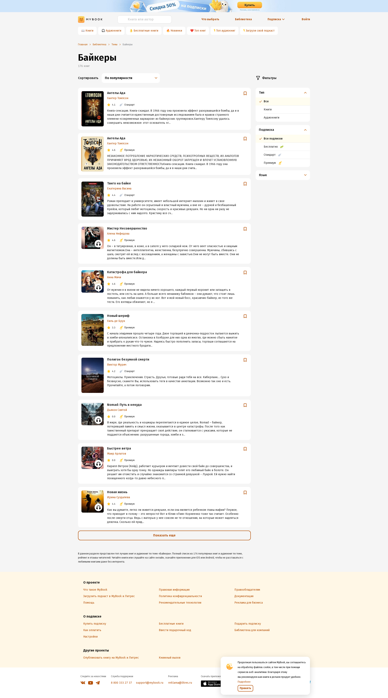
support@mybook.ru (149, 682)
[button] (283, 92)
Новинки (176, 30)
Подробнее (244, 681)
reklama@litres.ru (180, 682)
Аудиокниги (113, 30)
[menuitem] (283, 105)
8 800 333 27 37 (121, 682)
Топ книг (200, 30)
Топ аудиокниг (225, 30)
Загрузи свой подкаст (260, 30)
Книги (89, 30)
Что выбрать (210, 19)
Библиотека (243, 19)
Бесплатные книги (146, 30)
